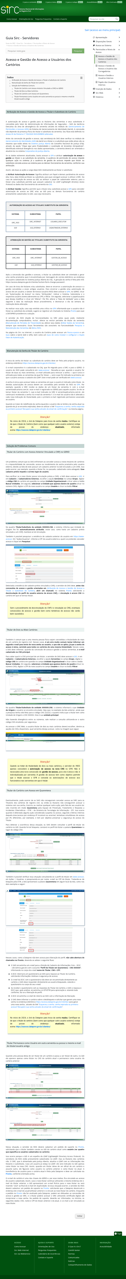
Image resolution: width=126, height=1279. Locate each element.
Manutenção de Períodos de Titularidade (23, 323)
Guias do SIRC (10, 43)
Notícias (71, 1261)
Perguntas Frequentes (43, 19)
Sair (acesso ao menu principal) (102, 30)
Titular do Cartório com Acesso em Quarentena (31, 94)
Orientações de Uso (26, 19)
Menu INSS (36, 328)
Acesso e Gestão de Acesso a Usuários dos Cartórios (26, 45)
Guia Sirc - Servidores (24, 43)
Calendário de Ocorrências (49, 1254)
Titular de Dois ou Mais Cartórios (26, 91)
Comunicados (73, 1257)
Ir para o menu (53, 2)
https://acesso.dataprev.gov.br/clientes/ (39, 363)
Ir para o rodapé (74, 2)
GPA (70, 189)
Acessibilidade (94, 2)
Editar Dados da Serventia (72, 323)
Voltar (79, 1216)
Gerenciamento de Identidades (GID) (21, 141)
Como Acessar (12, 19)
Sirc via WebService (22, 1254)
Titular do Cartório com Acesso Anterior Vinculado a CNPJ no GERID (38, 88)
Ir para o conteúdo (32, 2)
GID (50, 184)
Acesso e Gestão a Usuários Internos (105, 76)
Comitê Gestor (74, 1250)
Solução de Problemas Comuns (23, 86)
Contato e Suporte (60, 19)
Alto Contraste (114, 2)
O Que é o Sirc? (74, 1246)
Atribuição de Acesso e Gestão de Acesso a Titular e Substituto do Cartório (39, 80)
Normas (71, 1254)
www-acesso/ (44, 370)
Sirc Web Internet (21, 1250)
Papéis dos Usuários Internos (106, 83)
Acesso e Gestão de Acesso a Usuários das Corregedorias (107, 68)
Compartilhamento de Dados (80, 1265)
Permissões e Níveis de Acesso (44, 43)
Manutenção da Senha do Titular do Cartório (28, 83)
